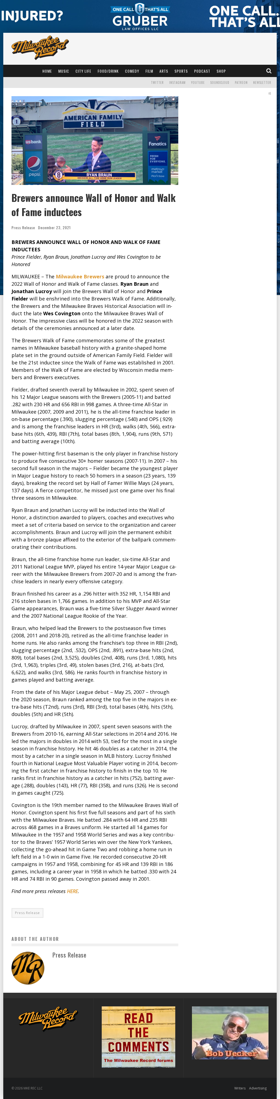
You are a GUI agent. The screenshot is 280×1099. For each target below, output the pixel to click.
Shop (221, 71)
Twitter (157, 82)
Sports (181, 71)
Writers (240, 1088)
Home (47, 71)
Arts (163, 71)
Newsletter (262, 82)
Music (63, 71)
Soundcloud (219, 82)
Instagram (177, 82)
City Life (83, 71)
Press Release (23, 227)
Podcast (202, 71)
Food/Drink (108, 71)
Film (149, 71)
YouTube (198, 82)
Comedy (132, 71)
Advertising (258, 1088)
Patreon (241, 82)
